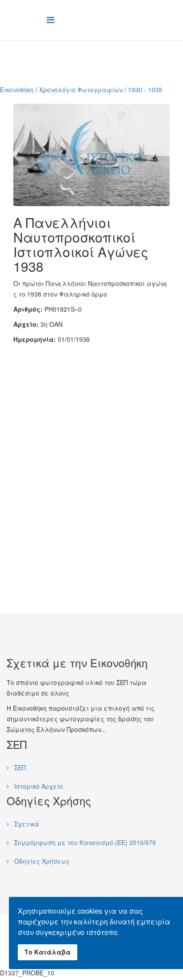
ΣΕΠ (19, 767)
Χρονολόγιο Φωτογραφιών (81, 89)
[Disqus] (91, 455)
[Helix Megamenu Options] (50, 19)
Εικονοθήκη (17, 89)
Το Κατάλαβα (47, 951)
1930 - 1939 (145, 89)
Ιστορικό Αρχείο (37, 786)
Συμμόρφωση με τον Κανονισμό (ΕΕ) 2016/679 (84, 842)
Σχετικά (25, 823)
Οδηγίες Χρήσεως (41, 861)
